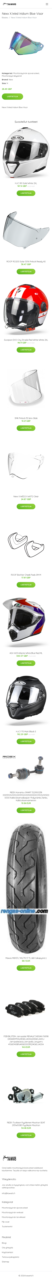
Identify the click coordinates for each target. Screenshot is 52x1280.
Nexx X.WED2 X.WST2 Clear (26, 496)
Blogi (4, 1243)
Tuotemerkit (7, 1226)
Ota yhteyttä (7, 1247)
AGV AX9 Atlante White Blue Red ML (26, 653)
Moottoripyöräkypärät (12, 76)
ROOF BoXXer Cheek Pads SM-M (26, 575)
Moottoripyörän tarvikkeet (13, 1217)
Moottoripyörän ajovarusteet (26, 73)
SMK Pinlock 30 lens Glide (26, 418)
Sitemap (5, 1261)
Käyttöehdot (7, 1252)
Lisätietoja (12, 96)
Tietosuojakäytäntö (10, 1257)
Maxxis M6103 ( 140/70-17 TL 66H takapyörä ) (26, 958)
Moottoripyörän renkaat (12, 1212)
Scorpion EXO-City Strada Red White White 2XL (26, 340)
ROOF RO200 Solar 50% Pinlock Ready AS (26, 261)
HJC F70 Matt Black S (26, 731)
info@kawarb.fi (8, 1193)
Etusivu (5, 17)
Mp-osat (5, 1222)
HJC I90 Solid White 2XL (26, 183)
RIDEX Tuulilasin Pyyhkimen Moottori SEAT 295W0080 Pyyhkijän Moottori (26, 1124)
